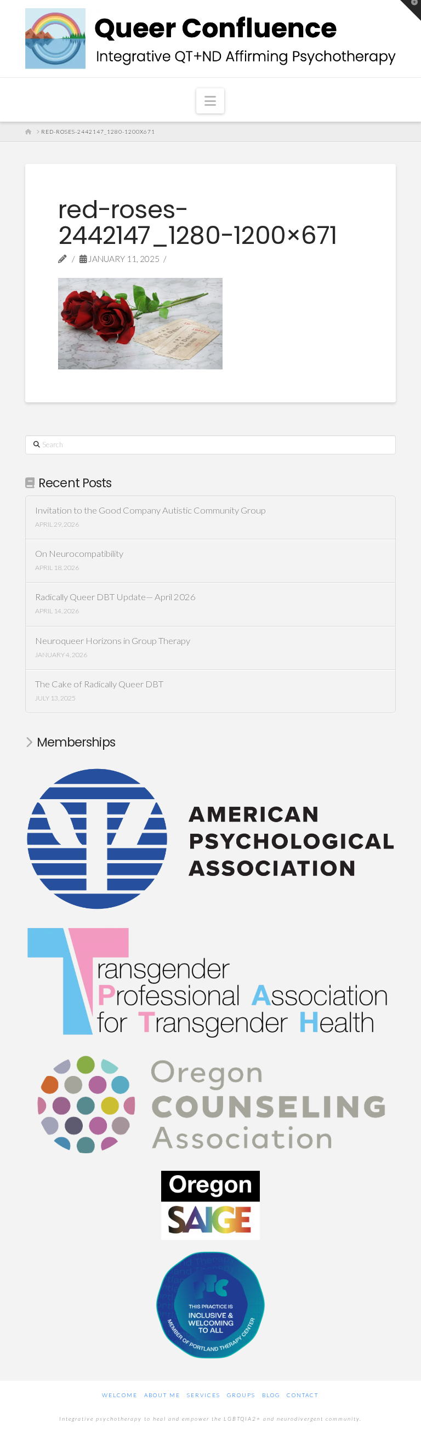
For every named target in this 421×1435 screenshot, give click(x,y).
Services (203, 1395)
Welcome (120, 1395)
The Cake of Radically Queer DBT (99, 684)
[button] (210, 100)
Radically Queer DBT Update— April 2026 (115, 597)
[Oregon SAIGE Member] (210, 1204)
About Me (162, 1395)
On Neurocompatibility (79, 554)
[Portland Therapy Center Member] (210, 1303)
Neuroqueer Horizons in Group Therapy (112, 641)
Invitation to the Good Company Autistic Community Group (150, 510)
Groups (241, 1395)
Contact (302, 1395)
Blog (271, 1395)
